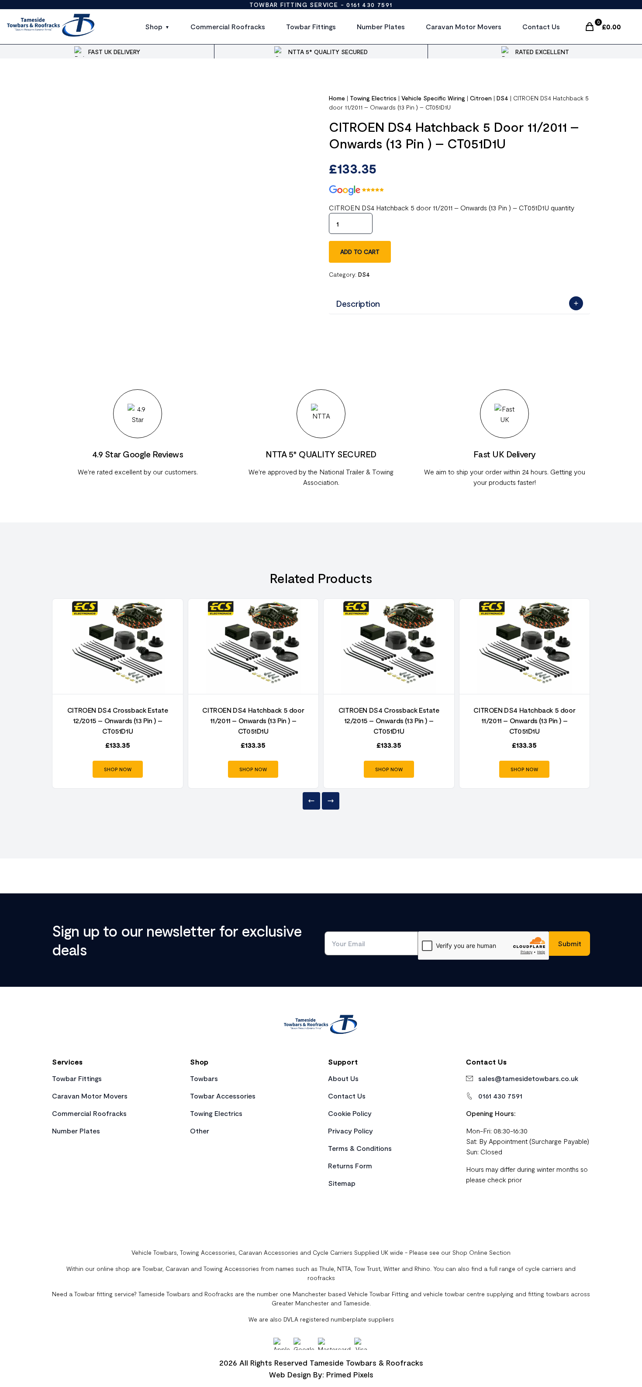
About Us (343, 1078)
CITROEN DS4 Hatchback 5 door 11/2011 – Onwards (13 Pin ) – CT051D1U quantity (451, 207)
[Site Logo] (51, 27)
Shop (153, 26)
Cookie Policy (350, 1113)
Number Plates (381, 26)
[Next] (330, 801)
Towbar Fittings (311, 26)
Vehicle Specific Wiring (433, 98)
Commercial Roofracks (227, 26)
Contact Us (541, 26)
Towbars (204, 1078)
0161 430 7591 (369, 4)
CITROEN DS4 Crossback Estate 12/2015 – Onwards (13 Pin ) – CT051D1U (117, 720)
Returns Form (350, 1165)
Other (199, 1130)
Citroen (481, 98)
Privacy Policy (350, 1130)
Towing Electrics (373, 98)
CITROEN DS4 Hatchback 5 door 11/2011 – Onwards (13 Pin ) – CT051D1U (253, 720)
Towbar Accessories (222, 1096)
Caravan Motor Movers (463, 26)
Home (337, 98)
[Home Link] (321, 1026)
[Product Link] (117, 646)
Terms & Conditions (360, 1148)
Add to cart (360, 251)
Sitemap (342, 1183)
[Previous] (311, 801)
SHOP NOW (117, 769)
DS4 (502, 98)
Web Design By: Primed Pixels (321, 1374)
